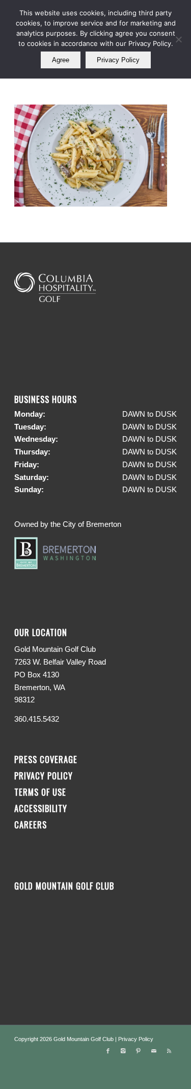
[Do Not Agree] (178, 39)
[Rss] (169, 1050)
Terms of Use (40, 792)
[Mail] (153, 1050)
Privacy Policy (43, 775)
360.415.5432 (36, 719)
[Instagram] (123, 1050)
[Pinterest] (138, 1050)
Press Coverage (45, 759)
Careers (30, 824)
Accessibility (42, 808)
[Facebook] (108, 1050)
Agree (60, 60)
